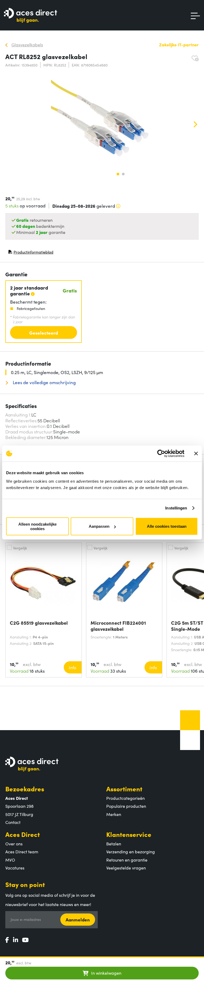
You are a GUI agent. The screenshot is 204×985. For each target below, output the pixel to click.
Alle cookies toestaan (166, 526)
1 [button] (118, 174)
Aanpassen (99, 526)
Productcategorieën (125, 798)
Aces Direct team (21, 851)
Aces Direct (22, 834)
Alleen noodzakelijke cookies (37, 526)
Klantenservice (128, 834)
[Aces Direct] (30, 16)
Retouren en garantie (126, 860)
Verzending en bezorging (130, 851)
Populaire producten (126, 806)
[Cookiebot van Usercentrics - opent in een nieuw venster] (161, 454)
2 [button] (123, 174)
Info (72, 667)
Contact (12, 822)
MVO (10, 860)
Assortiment (124, 788)
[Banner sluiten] (196, 453)
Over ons (14, 843)
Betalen (113, 843)
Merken (113, 814)
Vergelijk (20, 548)
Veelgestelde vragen (126, 868)
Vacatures (14, 868)
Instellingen (176, 508)
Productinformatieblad (30, 253)
